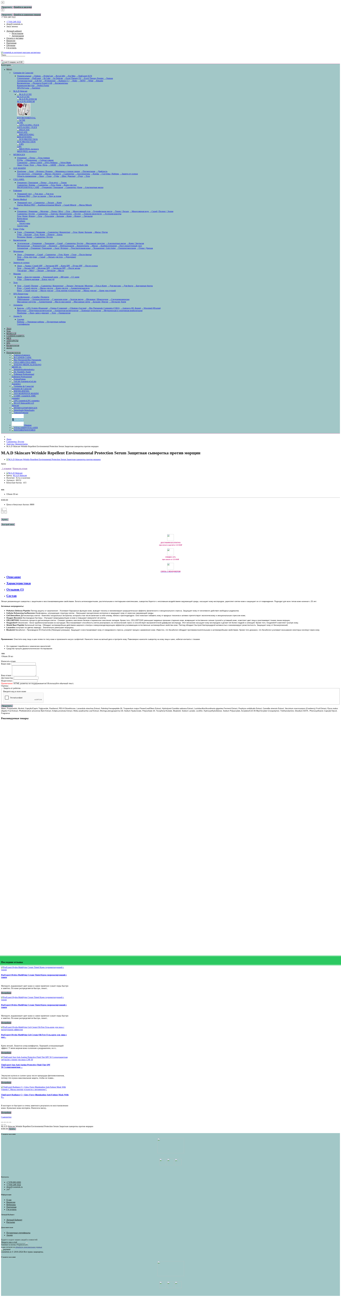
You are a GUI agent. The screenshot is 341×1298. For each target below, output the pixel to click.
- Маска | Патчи (100, 232)
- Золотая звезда (75, 299)
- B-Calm (45, 78)
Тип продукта (23, 174)
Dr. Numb (26, 372)
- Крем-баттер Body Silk (76, 165)
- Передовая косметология (39, 310)
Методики (21, 310)
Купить (5, 520)
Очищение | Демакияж (27, 211)
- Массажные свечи (81, 302)
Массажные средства (26, 302)
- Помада (49, 234)
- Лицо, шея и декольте (38, 313)
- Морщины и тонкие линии (66, 171)
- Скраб (59, 243)
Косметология (19, 240)
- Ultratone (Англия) (77, 308)
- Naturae (108, 78)
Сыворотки (22, 162)
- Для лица (37, 194)
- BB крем (63, 277)
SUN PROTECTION (26, 142)
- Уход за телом (53, 196)
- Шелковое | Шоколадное (96, 299)
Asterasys (26, 355)
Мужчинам (18, 251)
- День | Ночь (40, 165)
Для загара (22, 270)
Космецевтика (23, 83)
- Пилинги (52, 246)
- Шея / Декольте (68, 176)
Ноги (19, 290)
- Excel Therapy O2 (72, 78)
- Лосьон (49, 202)
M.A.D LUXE (23, 97)
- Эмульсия (86, 216)
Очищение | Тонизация (27, 182)
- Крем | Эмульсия (135, 243)
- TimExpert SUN (84, 76)
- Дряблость (101, 171)
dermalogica (29, 369)
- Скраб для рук (29, 288)
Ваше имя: (6, 664)
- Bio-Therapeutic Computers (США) (103, 308)
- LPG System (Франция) (36, 308)
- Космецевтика (60, 83)
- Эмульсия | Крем (117, 302)
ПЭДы (20, 160)
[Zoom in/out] (10, 1122)
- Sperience (35, 88)
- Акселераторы (82, 174)
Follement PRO (23, 196)
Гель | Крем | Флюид (26, 216)
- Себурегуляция (45, 160)
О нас (9, 1200)
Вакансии (10, 1202)
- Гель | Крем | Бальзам (81, 232)
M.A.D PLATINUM (26, 101)
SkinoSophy (29, 410)
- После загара (73, 268)
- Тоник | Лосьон (121, 211)
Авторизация (18, 36)
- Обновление (30, 160)
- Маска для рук (45, 288)
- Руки (79, 176)
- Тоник (63, 182)
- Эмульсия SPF (50, 266)
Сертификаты (23, 324)
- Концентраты (82, 246)
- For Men (70, 76)
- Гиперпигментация (126, 248)
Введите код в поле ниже (14, 691)
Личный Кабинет (14, 1220)
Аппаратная (22, 248)
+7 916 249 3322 (13, 22)
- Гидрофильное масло (101, 211)
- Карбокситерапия (107, 246)
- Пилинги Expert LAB (41, 83)
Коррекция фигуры (25, 85)
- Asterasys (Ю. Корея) (130, 308)
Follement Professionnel (22, 377)
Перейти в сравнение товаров (27, 14)
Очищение (22, 158)
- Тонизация (48, 243)
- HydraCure (47, 76)
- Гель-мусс (52, 182)
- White (89, 81)
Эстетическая (23, 243)
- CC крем (74, 277)
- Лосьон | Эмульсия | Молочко (78, 286)
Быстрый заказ (8, 524)
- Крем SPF (64, 266)
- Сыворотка (42, 185)
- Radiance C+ (63, 81)
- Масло (60, 270)
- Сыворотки (68, 174)
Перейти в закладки (23, 7)
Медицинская (23, 246)
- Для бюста (127, 286)
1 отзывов (6, 468)
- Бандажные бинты (143, 286)
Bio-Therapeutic (34, 360)
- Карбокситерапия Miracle (48, 205)
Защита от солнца (21, 262)
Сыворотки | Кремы (26, 185)
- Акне (30, 171)
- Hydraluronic (49, 81)
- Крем (58, 202)
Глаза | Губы (18, 229)
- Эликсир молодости (91, 214)
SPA (8, 343)
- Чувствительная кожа (79, 248)
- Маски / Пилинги (52, 174)
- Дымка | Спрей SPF (32, 266)
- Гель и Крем (100, 286)
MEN (8, 338)
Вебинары (11, 1204)
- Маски (94, 246)
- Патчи (61, 165)
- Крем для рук (61, 288)
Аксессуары (22, 226)
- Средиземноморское (119, 299)
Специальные (23, 78)
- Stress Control (35, 162)
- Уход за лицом (38, 196)
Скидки (20, 319)
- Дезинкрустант (38, 246)
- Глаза (48, 176)
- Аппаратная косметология (65, 310)
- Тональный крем (49, 277)
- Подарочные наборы (55, 322)
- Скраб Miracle (69, 205)
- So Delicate (57, 78)
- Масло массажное (62, 302)
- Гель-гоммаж (43, 158)
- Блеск (58, 234)
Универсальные (24, 76)
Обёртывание (23, 299)
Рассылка (10, 1222)
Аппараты (18, 305)
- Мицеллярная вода (139, 211)
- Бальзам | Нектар (99, 302)
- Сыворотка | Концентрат (58, 232)
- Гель (67, 211)
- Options (36, 76)
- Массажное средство (94, 243)
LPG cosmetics (33, 401)
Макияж (17, 274)
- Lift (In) (37, 81)
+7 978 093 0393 (13, 1182)
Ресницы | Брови (24, 237)
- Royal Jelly (59, 76)
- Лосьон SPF (28, 268)
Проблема (21, 171)
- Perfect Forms (42, 85)
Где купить (11, 1209)
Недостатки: (6, 681)
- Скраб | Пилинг (30, 286)
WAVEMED (30, 430)
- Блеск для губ (47, 279)
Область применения (26, 176)
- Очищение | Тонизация (51, 187)
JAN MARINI (19, 168)
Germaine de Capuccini (23, 73)
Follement (17, 190)
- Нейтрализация (66, 246)
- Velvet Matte (64, 162)
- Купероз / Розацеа (43, 171)
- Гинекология (63, 313)
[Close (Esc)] (2, 1122)
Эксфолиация (23, 297)
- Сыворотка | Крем (73, 187)
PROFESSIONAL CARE (28, 187)
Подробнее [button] (6, 993)
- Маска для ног (89, 290)
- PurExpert (35, 78)
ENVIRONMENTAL (26, 118)
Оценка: (5, 686)
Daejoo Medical (20, 199)
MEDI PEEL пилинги (27, 151)
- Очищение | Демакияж (33, 232)
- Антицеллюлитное (39, 299)
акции (9, 348)
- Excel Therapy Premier (93, 78)
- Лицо (40, 176)
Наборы (20, 259)
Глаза (19, 232)
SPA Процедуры (20, 294)
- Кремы (95, 174)
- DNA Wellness (50, 162)
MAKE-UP (11, 333)
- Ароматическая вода (79, 288)
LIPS (19, 146)
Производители (13, 353)
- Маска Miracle (84, 205)
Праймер (21, 221)
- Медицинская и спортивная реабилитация (122, 310)
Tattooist (24, 413)
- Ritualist (98, 81)
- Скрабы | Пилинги (39, 297)
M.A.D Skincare (20, 91)
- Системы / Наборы (109, 174)
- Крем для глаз (69, 185)
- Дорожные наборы (34, 322)
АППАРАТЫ (12, 341)
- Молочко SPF (42, 268)
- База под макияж (31, 277)
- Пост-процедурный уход (129, 246)
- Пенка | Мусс (56, 211)
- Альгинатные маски (93, 187)
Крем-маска (22, 218)
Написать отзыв (20, 468)
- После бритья (84, 254)
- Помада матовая (30, 279)
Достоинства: (7, 678)
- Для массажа (114, 286)
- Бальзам (59, 216)
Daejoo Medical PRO (26, 205)
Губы (19, 234)
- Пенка (31, 158)
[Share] (5, 1122)
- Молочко (43, 211)
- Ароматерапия (44, 302)
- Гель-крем (48, 216)
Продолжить (7, 7)
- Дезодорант (69, 257)
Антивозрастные (24, 81)
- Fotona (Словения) (57, 308)
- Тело (86, 176)
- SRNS (82, 81)
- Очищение (36, 174)
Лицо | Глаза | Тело (25, 165)
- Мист (30, 270)
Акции (9, 1235)
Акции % (17, 316)
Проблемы (22, 313)
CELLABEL (19, 179)
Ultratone (28, 425)
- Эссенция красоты (111, 214)
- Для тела (48, 194)
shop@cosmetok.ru (14, 24)
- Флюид (76, 216)
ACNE (20, 122)
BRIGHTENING (24, 137)
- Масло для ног (46, 290)
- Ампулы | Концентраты (60, 214)
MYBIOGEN (19, 154)
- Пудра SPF (76, 266)
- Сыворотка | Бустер (43, 237)
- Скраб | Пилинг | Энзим (161, 211)
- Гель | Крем (55, 185)
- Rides (73, 81)
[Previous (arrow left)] (2, 1124)
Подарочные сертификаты (18, 1233)
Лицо (15, 208)
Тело (19, 257)
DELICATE (22, 132)
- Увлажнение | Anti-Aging (103, 248)
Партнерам (11, 1207)
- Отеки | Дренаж (144, 248)
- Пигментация (87, 171)
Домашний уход (24, 194)
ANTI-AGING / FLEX (27, 127)
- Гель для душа (29, 257)
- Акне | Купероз (60, 248)
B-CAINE (27, 357)
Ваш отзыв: (6, 675)
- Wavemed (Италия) (151, 308)
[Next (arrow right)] (5, 1124)
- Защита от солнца (128, 174)
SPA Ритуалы (23, 88)
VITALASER (32, 427)
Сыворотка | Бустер (26, 214)
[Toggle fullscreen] (7, 1122)
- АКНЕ (52, 165)
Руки (19, 288)
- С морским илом (58, 299)
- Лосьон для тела (54, 257)
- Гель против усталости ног (67, 290)
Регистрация (17, 33)
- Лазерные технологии (90, 310)
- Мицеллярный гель (80, 211)
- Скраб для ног (30, 290)
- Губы (55, 176)
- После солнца (90, 266)
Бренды (20, 308)
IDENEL (26, 391)
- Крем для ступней (106, 290)
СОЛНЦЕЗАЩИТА (15, 336)
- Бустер (76, 214)
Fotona (23, 379)
